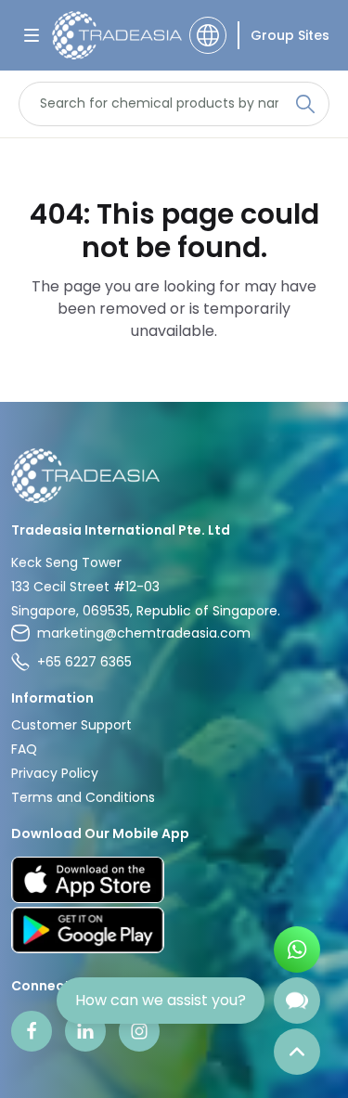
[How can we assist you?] (297, 1000)
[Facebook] (31, 1031)
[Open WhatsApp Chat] (297, 949)
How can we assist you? (160, 1000)
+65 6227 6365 (84, 661)
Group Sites (290, 35)
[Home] (174, 475)
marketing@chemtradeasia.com (144, 633)
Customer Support (71, 725)
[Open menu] (32, 35)
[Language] (207, 35)
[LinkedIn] (85, 1031)
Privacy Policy (54, 773)
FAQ (24, 749)
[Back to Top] (297, 1051)
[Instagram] (139, 1031)
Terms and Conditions (83, 797)
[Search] (305, 104)
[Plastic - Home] (115, 35)
